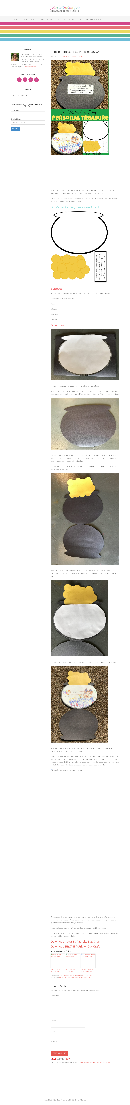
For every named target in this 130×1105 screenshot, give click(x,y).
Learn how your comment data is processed (94, 1062)
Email (53, 1031)
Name (53, 1021)
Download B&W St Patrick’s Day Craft (75, 946)
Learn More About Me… (31, 66)
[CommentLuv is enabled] (61, 1060)
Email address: (16, 119)
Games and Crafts (75, 975)
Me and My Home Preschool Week (70, 970)
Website (54, 1042)
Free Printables (64, 975)
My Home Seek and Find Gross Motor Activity (87, 970)
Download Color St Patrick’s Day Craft (75, 941)
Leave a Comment (77, 56)
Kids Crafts (63, 977)
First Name (15, 110)
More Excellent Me (65, 8)
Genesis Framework (63, 1100)
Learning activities (73, 977)
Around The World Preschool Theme (55, 970)
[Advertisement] (85, 173)
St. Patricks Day (84, 977)
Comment (55, 996)
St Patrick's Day (87, 975)
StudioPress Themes (79, 1100)
